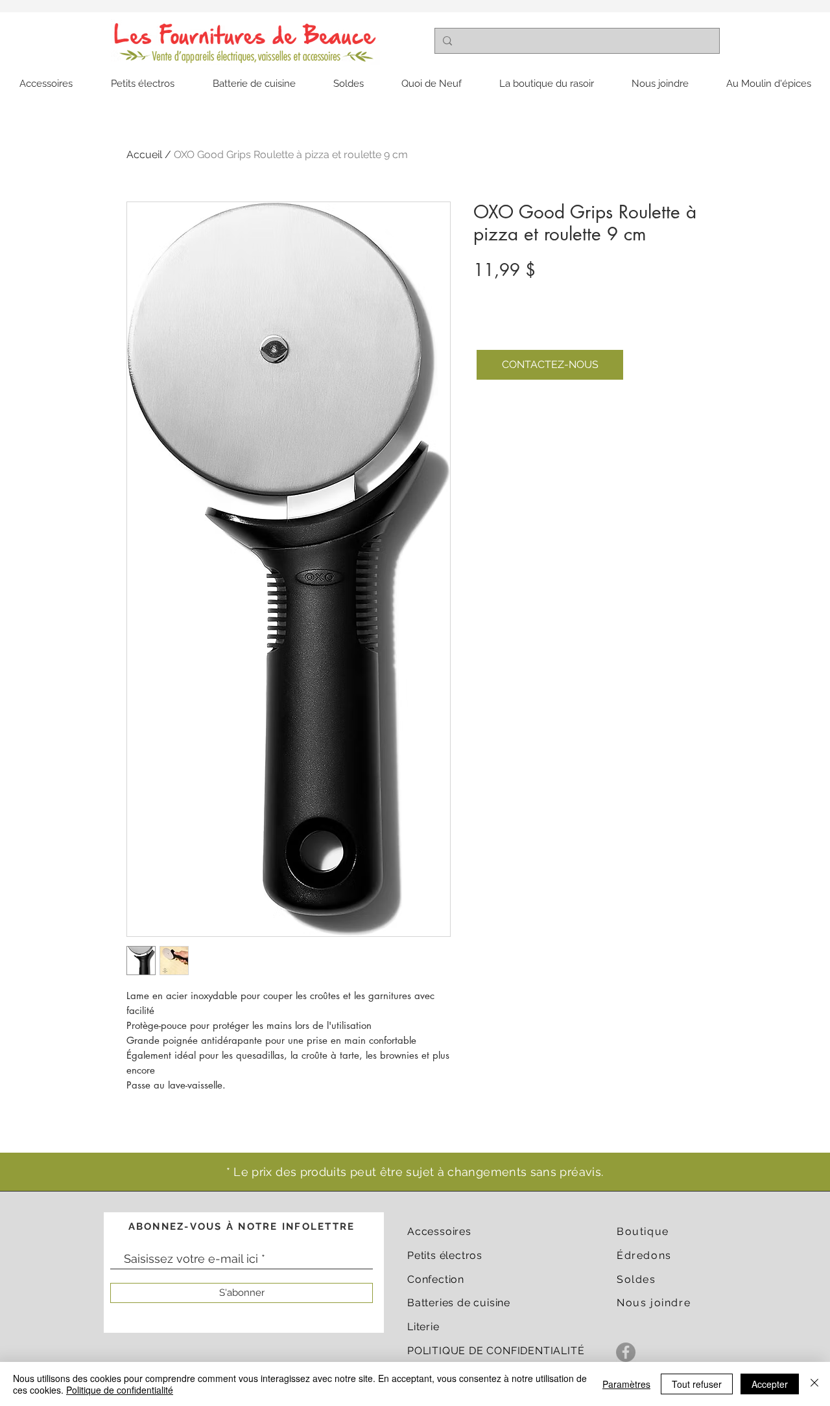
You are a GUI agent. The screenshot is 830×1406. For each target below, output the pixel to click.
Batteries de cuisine (458, 1303)
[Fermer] (814, 1384)
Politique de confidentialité (119, 1389)
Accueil (144, 154)
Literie (423, 1326)
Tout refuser (697, 1383)
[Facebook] (625, 1352)
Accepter (770, 1383)
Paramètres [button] (626, 1383)
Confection (435, 1279)
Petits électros (444, 1255)
